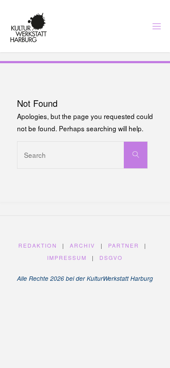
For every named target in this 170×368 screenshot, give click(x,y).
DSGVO (111, 257)
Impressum (67, 257)
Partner (123, 245)
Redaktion (37, 245)
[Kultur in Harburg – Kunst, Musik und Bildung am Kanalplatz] (28, 26)
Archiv (82, 245)
